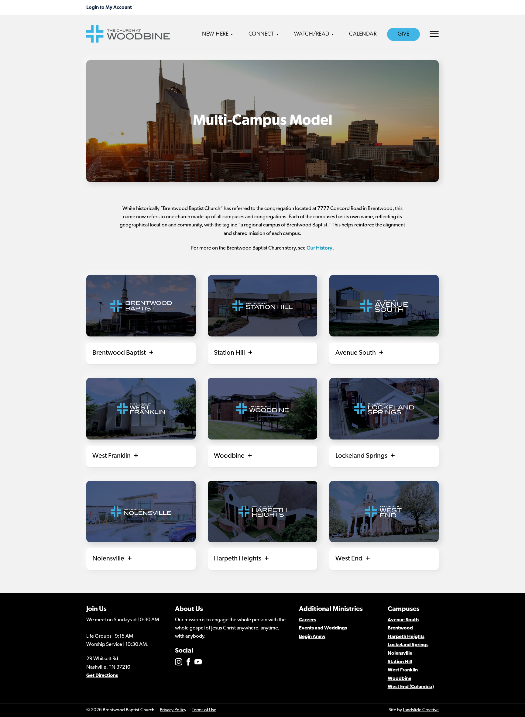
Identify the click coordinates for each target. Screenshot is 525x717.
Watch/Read (311, 34)
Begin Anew (312, 636)
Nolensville (400, 653)
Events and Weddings (323, 628)
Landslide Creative (421, 710)
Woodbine (399, 678)
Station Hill (400, 662)
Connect (261, 34)
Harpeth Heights (406, 636)
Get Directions (102, 675)
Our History (319, 248)
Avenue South (403, 620)
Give (403, 34)
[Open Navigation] (434, 34)
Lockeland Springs (408, 645)
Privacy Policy (173, 710)
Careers (307, 620)
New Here (215, 34)
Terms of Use (204, 710)
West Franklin (403, 670)
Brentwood (400, 628)
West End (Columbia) (411, 686)
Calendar (362, 34)
